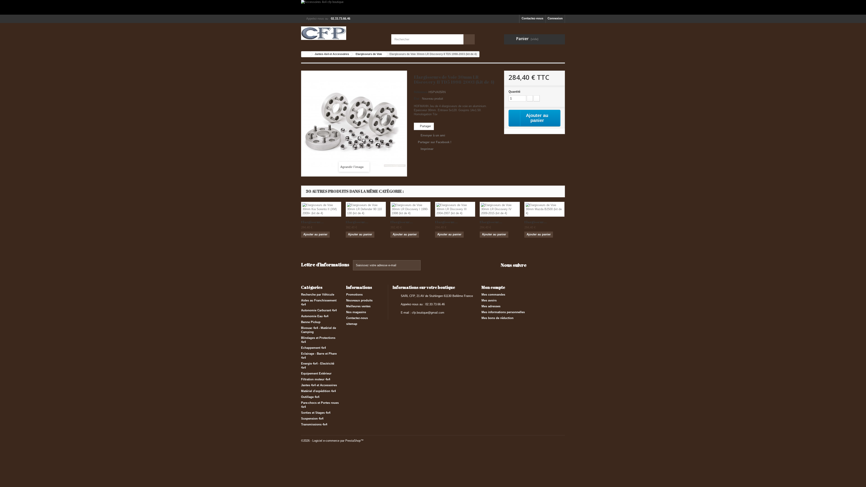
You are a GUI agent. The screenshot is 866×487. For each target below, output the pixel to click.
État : (417, 98)
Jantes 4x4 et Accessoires (319, 385)
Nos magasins (356, 312)
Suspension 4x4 (312, 418)
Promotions (354, 294)
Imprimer (427, 149)
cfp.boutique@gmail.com (428, 312)
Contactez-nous (532, 18)
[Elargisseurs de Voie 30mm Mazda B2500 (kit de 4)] (544, 209)
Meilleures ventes (358, 306)
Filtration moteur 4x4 (315, 379)
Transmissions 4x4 (314, 424)
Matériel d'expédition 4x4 (318, 391)
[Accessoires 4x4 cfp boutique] (433, 7)
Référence (421, 92)
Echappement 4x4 (313, 347)
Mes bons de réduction (497, 318)
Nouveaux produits (359, 300)
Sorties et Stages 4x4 (315, 412)
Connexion (555, 18)
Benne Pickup (310, 322)
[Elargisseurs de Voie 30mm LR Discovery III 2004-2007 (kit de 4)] (455, 209)
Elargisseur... (312, 222)
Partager (425, 126)
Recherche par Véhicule (317, 294)
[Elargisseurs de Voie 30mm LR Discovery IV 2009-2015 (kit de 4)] (500, 209)
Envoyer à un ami (433, 135)
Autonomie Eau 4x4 (314, 316)
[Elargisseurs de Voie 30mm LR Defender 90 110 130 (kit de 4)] (366, 209)
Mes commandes (493, 294)
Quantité (514, 91)
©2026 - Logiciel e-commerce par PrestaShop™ (332, 440)
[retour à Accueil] (306, 54)
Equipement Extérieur (316, 373)
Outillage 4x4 (310, 397)
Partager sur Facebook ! (434, 142)
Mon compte (493, 287)
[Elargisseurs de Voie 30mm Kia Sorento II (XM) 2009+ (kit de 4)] (321, 209)
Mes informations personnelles (503, 312)
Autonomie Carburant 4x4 (319, 310)
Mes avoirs (489, 300)
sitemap (351, 324)
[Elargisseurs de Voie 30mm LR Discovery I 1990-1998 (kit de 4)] (410, 209)
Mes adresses (490, 306)
